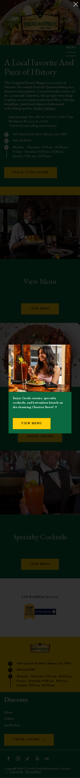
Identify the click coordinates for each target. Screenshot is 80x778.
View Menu (31, 423)
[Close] (75, 4)
